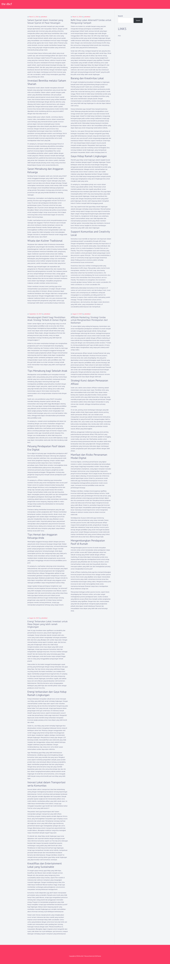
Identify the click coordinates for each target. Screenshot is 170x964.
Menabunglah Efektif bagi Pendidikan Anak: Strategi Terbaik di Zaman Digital (46, 318)
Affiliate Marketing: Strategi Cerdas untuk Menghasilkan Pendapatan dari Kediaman (89, 320)
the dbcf (6, 4)
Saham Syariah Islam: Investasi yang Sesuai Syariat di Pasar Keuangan (45, 21)
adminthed (44, 17)
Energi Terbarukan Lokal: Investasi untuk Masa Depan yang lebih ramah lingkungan (47, 624)
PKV (119, 36)
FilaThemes (98, 956)
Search (120, 16)
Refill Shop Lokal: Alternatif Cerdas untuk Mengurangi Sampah (91, 21)
